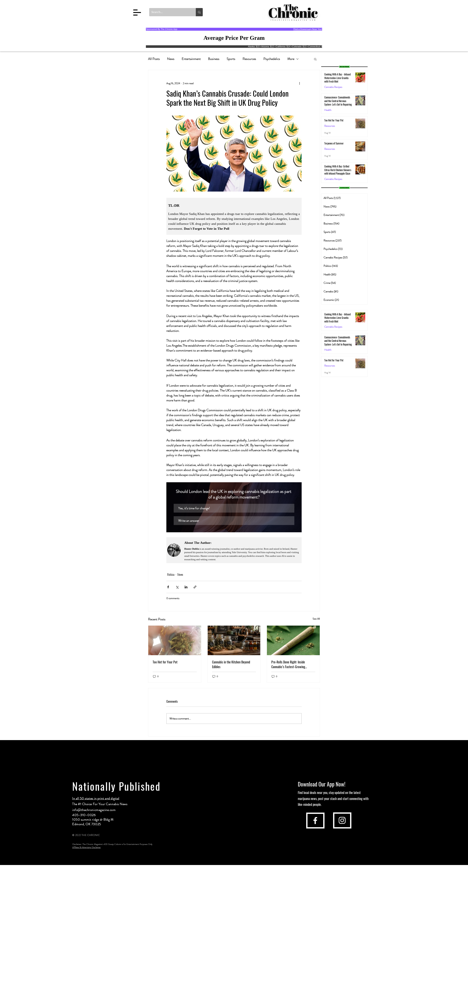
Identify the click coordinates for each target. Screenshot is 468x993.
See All (316, 618)
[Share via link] (195, 587)
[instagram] (342, 820)
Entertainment (191, 59)
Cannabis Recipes (333, 326)
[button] (137, 12)
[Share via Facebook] (168, 587)
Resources (249, 59)
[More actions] (299, 83)
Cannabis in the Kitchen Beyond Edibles (231, 664)
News (170, 59)
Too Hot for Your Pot (165, 662)
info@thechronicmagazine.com (94, 809)
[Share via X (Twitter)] (177, 587)
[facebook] (315, 820)
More (290, 59)
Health (327, 110)
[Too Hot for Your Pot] (174, 640)
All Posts (154, 59)
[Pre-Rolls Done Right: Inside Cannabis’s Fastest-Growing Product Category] (293, 640)
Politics (170, 574)
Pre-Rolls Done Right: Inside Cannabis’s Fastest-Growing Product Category (288, 664)
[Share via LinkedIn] (186, 587)
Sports (231, 59)
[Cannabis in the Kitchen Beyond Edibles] (234, 640)
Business (213, 59)
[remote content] (234, 216)
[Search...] (199, 12)
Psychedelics (271, 59)
